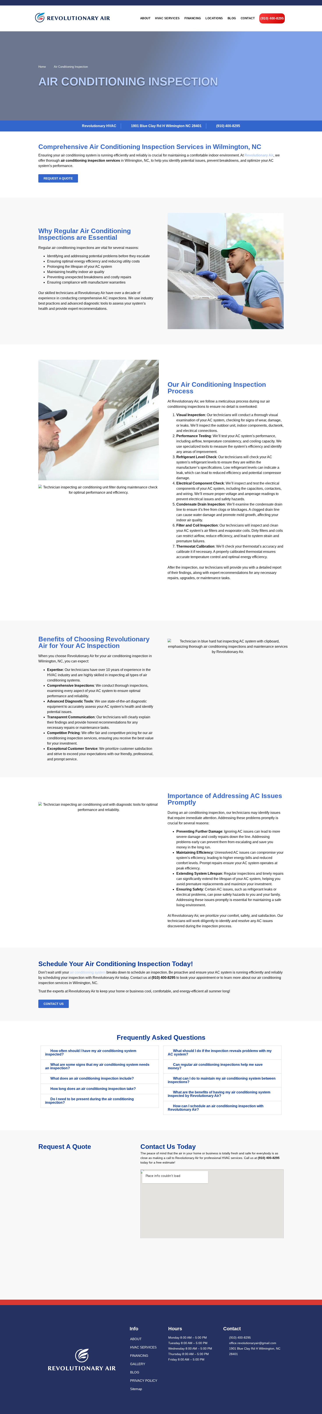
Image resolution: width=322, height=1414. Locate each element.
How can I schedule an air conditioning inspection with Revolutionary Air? (216, 1107)
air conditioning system (88, 972)
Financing (192, 18)
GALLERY (137, 1364)
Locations (214, 18)
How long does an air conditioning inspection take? (93, 1089)
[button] (100, 1052)
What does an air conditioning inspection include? (92, 1078)
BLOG (134, 1372)
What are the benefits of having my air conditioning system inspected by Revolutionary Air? (219, 1094)
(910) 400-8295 (272, 18)
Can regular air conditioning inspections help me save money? (215, 1066)
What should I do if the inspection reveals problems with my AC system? (220, 1052)
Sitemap (136, 1389)
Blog (232, 18)
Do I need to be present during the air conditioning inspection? (89, 1100)
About (145, 18)
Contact (248, 18)
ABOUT (136, 1339)
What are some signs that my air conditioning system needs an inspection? (97, 1066)
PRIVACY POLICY (143, 1380)
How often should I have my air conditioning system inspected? (90, 1052)
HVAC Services (167, 18)
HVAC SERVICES (143, 1347)
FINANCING (139, 1355)
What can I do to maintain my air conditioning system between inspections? (222, 1080)
